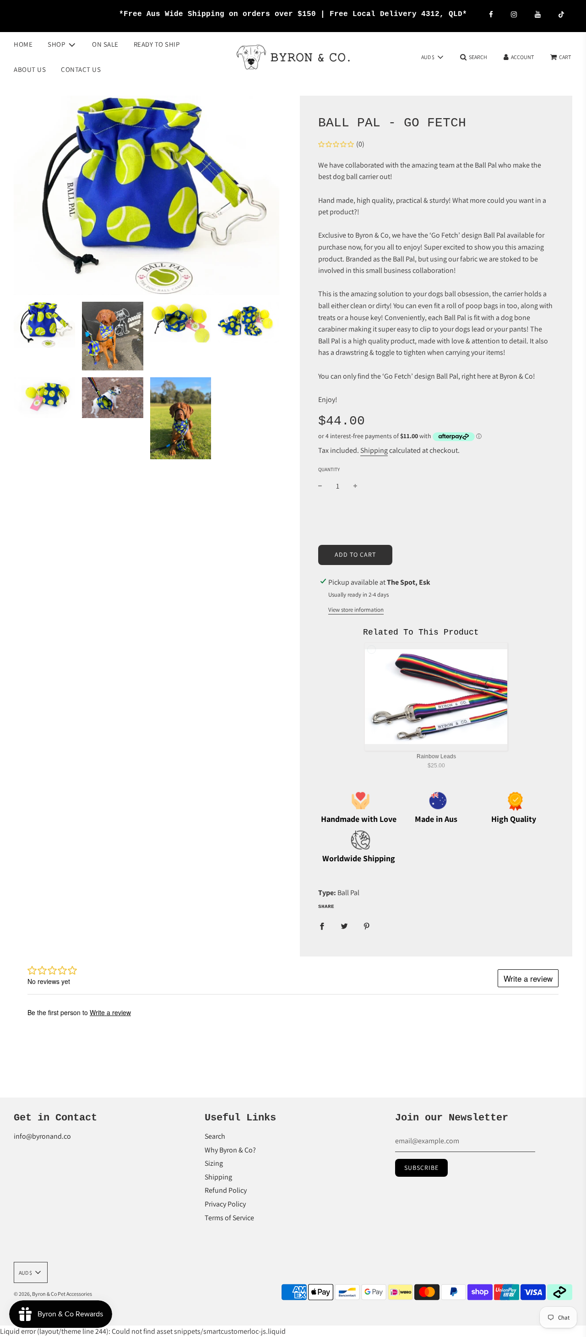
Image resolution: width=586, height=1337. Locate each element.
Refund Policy (226, 1190)
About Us (30, 69)
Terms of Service (229, 1218)
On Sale (105, 44)
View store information (356, 610)
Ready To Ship (157, 44)
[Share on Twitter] (344, 926)
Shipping (374, 450)
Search (215, 1136)
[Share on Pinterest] (366, 926)
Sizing (214, 1163)
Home (23, 44)
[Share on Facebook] (321, 926)
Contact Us (81, 69)
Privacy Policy (225, 1204)
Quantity (329, 469)
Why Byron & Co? (230, 1150)
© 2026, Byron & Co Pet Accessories (53, 1293)
